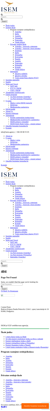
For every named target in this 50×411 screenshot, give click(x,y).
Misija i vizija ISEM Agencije (21, 103)
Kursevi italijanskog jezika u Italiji (18, 341)
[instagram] (6, 407)
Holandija (18, 65)
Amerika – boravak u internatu (26, 46)
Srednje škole (10, 28)
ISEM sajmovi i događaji (19, 122)
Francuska (18, 40)
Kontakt (9, 128)
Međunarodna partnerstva (19, 107)
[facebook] (1, 407)
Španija (17, 59)
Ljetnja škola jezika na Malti (16, 337)
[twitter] (4, 407)
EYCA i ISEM (15, 88)
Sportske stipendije (12, 80)
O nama (8, 101)
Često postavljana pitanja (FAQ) (26, 78)
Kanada (18, 67)
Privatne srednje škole (18, 44)
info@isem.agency (8, 319)
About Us (9, 111)
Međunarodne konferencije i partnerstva (24, 120)
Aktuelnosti (10, 115)
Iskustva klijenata (12, 113)
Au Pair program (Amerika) (20, 97)
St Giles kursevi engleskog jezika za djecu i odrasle (24, 339)
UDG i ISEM (15, 90)
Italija (17, 34)
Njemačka (18, 38)
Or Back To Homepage (9, 291)
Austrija (18, 36)
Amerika (18, 32)
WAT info (13, 86)
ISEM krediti (10, 109)
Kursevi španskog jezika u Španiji (18, 345)
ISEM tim (13, 105)
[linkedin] (3, 407)
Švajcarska (19, 57)
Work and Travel (12, 84)
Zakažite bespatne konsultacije (17, 126)
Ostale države (20, 42)
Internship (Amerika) (18, 257)
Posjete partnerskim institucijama (22, 118)
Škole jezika (10, 26)
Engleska (18, 51)
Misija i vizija (15, 140)
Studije (8, 82)
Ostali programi (11, 95)
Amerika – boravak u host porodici (27, 49)
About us (9, 136)
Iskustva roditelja (21, 74)
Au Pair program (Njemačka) (21, 99)
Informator (14, 72)
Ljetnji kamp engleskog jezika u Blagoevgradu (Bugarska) (27, 347)
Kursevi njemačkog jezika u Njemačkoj (20, 343)
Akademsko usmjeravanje (15, 92)
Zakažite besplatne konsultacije (17, 161)
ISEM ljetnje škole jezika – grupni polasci (25, 124)
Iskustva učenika (21, 76)
